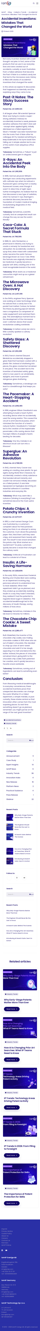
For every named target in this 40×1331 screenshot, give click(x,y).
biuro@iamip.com (7, 1315)
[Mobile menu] (37, 3)
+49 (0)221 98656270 (8, 1294)
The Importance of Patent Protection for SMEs (18, 1195)
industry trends (11, 723)
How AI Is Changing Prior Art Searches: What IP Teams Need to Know (19, 932)
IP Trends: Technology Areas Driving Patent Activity (19, 1100)
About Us (4, 1236)
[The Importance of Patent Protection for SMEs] (20, 1174)
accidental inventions (13, 720)
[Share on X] (7, 728)
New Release (11, 782)
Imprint (4, 1229)
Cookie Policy (6, 1233)
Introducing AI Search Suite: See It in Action (19, 939)
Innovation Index (13, 778)
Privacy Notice (7, 1231)
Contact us (5, 1240)
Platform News (12, 786)
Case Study (11, 760)
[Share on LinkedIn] (10, 728)
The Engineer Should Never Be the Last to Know (18, 919)
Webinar (9, 799)
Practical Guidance (14, 790)
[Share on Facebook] (4, 728)
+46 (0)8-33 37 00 (8, 1271)
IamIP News (11, 769)
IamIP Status (6, 1245)
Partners (4, 1243)
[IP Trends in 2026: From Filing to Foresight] (20, 1126)
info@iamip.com (7, 1269)
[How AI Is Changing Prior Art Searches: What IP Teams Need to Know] (20, 1027)
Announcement (13, 756)
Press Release (12, 795)
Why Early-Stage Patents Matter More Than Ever (18, 912)
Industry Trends (12, 773)
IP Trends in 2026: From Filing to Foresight (19, 1147)
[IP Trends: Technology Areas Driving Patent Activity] (20, 1078)
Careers (4, 1238)
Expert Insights (12, 765)
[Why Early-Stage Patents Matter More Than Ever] (20, 980)
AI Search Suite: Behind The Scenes (19, 926)
